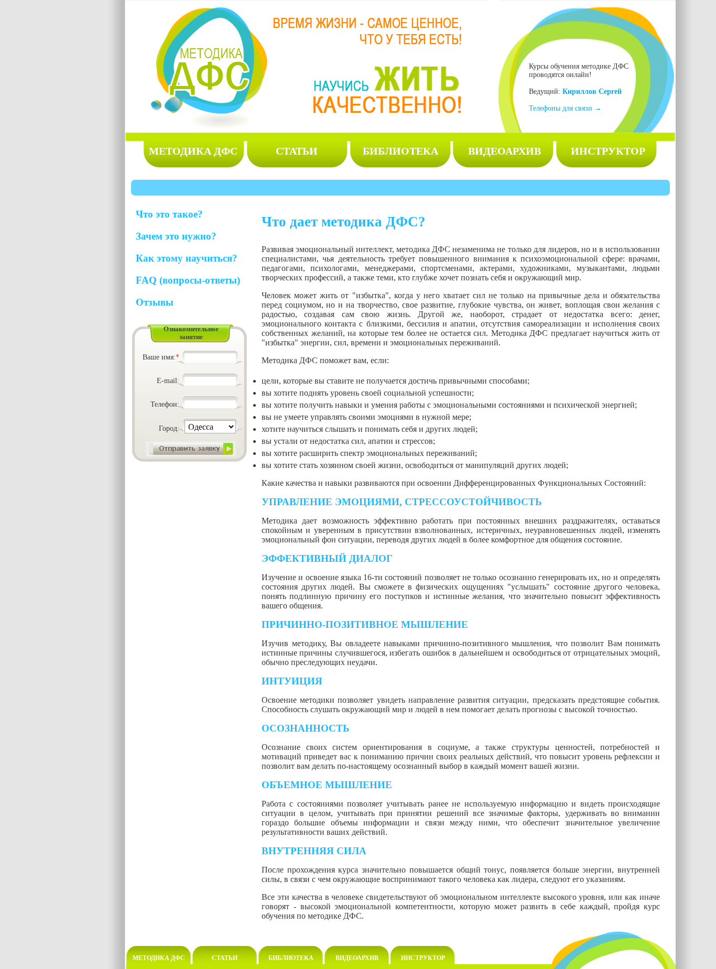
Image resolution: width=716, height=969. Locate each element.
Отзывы (154, 302)
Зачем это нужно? (176, 236)
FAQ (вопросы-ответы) (188, 280)
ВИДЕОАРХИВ (504, 151)
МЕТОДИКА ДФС (193, 151)
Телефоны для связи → (565, 108)
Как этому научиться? (186, 258)
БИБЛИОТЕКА (400, 151)
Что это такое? (169, 214)
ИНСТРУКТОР (608, 151)
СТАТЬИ (297, 151)
